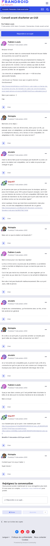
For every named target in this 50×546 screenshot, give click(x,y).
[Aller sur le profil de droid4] (4, 153)
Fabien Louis (9, 24)
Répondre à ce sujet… (14, 500)
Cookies (25, 540)
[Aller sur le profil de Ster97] (4, 183)
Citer (9, 107)
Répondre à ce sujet (25, 34)
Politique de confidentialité (22, 537)
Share (12, 512)
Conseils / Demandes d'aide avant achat (34, 26)
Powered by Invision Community (25, 542)
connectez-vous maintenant (31, 488)
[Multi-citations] (3, 107)
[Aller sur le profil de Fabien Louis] (4, 43)
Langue (5, 537)
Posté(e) (17, 45)
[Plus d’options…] (45, 43)
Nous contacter (40, 537)
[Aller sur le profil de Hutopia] (4, 117)
